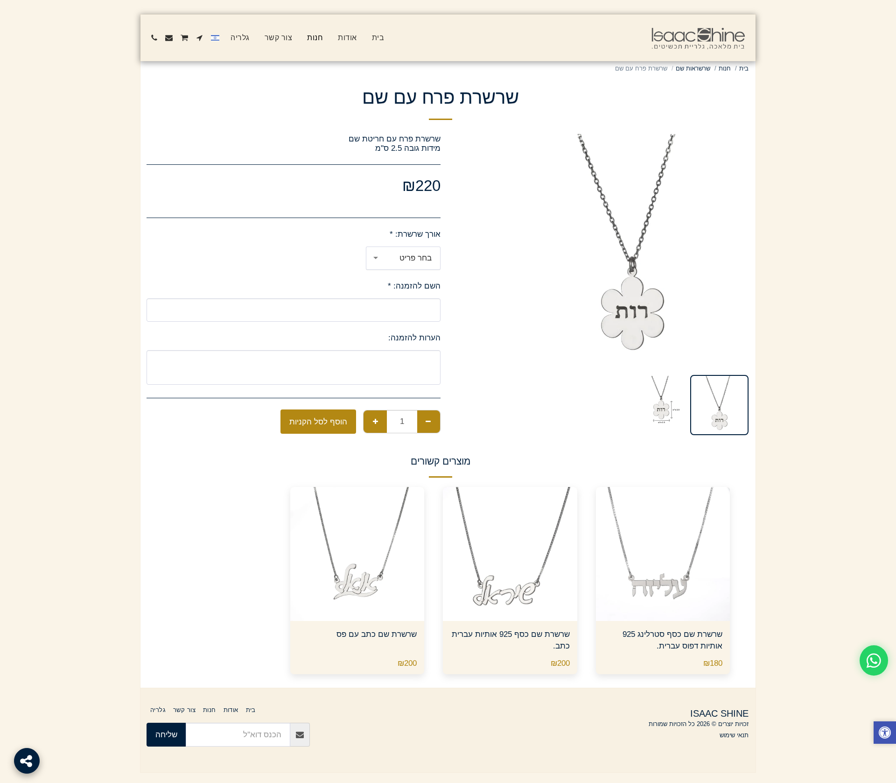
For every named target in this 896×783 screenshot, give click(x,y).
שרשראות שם (693, 68)
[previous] (733, 250)
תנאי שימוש (734, 735)
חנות (725, 68)
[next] (530, 250)
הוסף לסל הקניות (660, 616)
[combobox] (403, 258)
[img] (663, 554)
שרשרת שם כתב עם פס (376, 634)
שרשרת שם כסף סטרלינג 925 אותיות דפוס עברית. (672, 640)
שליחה (166, 734)
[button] (200, 38)
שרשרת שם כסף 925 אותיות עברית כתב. (511, 640)
